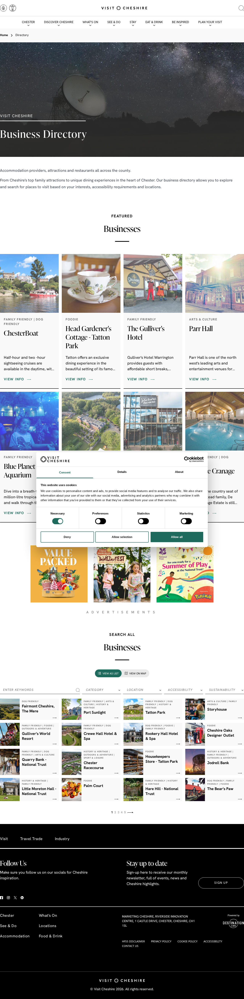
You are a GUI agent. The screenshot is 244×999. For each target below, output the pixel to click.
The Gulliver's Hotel (146, 333)
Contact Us (130, 946)
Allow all (177, 537)
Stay (133, 22)
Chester (28, 22)
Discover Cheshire (58, 22)
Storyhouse (217, 710)
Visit (4, 839)
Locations (47, 926)
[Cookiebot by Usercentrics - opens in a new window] (187, 459)
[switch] (100, 521)
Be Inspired (180, 22)
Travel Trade (31, 839)
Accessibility (213, 941)
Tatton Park (155, 713)
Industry (62, 839)
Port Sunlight (95, 713)
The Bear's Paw (220, 789)
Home (4, 35)
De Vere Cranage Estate (212, 475)
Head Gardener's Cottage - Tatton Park (88, 337)
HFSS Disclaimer (133, 941)
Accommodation (15, 936)
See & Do (113, 22)
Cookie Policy (187, 941)
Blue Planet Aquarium (19, 470)
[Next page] (130, 812)
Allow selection (122, 537)
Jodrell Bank (218, 763)
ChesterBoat (21, 333)
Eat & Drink (154, 22)
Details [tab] (122, 471)
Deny (67, 537)
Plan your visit (210, 22)
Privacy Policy (161, 941)
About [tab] (179, 471)
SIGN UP (221, 883)
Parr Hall (201, 328)
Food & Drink (51, 936)
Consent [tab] (65, 472)
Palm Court (93, 786)
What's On (90, 22)
